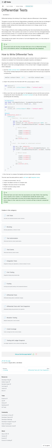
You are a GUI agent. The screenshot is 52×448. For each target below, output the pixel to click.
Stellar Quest (5, 382)
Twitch (3, 388)
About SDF (4, 434)
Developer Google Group (8, 421)
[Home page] (3, 6)
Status (3, 403)
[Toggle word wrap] (46, 100)
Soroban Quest (6, 384)
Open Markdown (6, 14)
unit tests (25, 177)
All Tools (4, 407)
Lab (3, 400)
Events (3, 438)
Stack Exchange (6, 423)
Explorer (4, 398)
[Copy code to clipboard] (49, 77)
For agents (47, 445)
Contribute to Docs (7, 415)
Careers (4, 436)
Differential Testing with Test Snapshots (33, 48)
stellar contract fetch (14, 69)
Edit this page (6, 361)
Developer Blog (6, 379)
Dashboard (4, 405)
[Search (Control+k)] (49, 2)
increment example (28, 95)
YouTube (4, 386)
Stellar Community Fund (8, 426)
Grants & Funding (6, 440)
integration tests (35, 177)
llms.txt (3, 390)
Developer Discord (6, 417)
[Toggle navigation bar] (3, 2)
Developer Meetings (7, 419)
